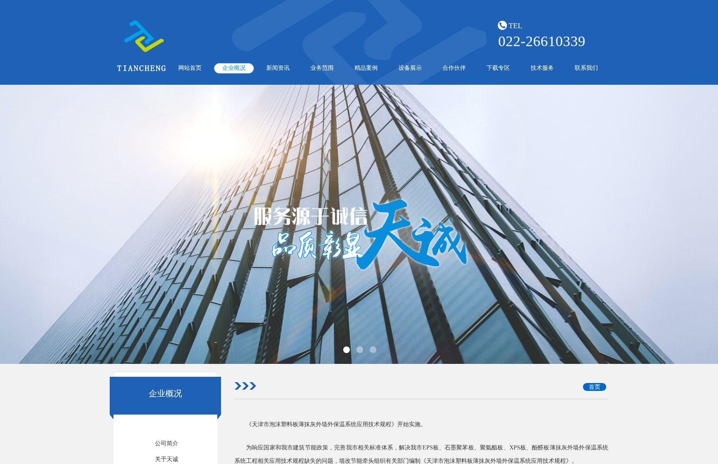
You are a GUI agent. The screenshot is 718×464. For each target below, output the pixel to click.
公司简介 (166, 443)
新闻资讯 (278, 68)
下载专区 (498, 68)
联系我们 (586, 68)
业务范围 (322, 68)
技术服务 (542, 68)
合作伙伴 (454, 68)
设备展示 (410, 68)
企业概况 (234, 68)
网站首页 (190, 68)
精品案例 (366, 68)
